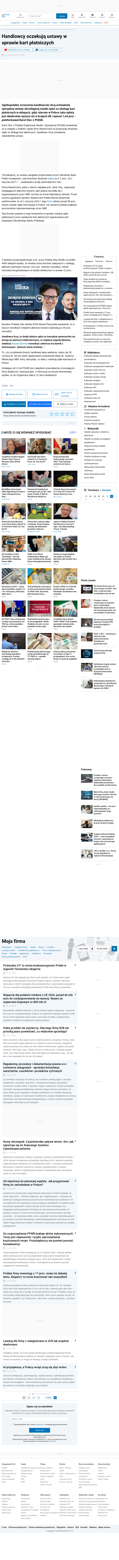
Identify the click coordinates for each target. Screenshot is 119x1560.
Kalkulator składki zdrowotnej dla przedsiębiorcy (97, 357)
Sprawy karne (45, 1471)
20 (99, 496)
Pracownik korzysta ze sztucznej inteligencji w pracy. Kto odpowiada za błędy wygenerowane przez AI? (97, 340)
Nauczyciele (25, 1504)
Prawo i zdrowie (46, 1485)
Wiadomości (102, 1468)
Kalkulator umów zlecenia (94, 370)
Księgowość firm (8, 1464)
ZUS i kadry (6, 1476)
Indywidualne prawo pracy (30, 1468)
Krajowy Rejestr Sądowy (94, 424)
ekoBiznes (36, 954)
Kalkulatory (94, 352)
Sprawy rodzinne (46, 1468)
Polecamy (86, 769)
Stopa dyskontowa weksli (94, 474)
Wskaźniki (93, 428)
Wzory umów (102, 1507)
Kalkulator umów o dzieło (94, 373)
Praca (42, 1479)
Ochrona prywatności (17, 1527)
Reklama (93, 1527)
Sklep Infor (44, 1482)
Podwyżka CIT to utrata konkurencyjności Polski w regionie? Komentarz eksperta (98, 267)
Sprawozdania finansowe (88, 1485)
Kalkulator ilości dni (92, 398)
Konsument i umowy (47, 1473)
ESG (25, 957)
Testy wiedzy (25, 1518)
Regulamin (61, 1527)
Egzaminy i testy (27, 1507)
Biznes (32, 23)
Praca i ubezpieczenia (51, 950)
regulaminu (40, 1424)
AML (80, 1487)
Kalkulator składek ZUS (94, 384)
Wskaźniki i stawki (86, 1495)
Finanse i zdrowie (66, 1482)
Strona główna (7, 29)
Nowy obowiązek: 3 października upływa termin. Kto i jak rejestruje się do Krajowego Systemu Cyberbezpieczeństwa (98, 294)
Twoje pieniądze (66, 23)
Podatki (13, 954)
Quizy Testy (89, 478)
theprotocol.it (102, 1513)
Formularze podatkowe (106, 1510)
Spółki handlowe (91, 413)
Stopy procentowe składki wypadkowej (94, 447)
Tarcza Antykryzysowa (11, 957)
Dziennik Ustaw (45, 1499)
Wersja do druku (16, 394)
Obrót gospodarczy (9, 1473)
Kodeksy (43, 1515)
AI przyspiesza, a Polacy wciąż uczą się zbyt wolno (98, 327)
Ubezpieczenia (26, 1473)
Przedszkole (25, 1499)
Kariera (71, 1527)
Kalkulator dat (90, 402)
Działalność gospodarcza (94, 410)
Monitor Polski (45, 1501)
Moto (76, 23)
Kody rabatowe (103, 1504)
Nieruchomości (86, 23)
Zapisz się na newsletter (66, 394)
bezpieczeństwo (20, 343)
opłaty (51, 178)
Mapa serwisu (104, 1527)
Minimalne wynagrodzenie (88, 1501)
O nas (4, 1527)
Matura (23, 1513)
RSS (77, 1527)
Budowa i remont (104, 1476)
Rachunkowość (7, 1471)
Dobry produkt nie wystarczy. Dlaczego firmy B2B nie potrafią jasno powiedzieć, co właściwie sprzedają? (96, 280)
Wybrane (109, 261)
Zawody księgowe (8, 1479)
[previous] (24, 1397)
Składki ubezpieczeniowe (88, 1504)
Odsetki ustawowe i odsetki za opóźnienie (96, 433)
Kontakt (84, 1527)
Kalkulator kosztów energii (95, 377)
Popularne (89, 261)
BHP (22, 1479)
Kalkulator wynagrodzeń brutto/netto (99, 366)
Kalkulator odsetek (66, 1507)
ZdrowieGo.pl (103, 1499)
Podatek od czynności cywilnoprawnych (93, 462)
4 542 (48, 1398)
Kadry (25, 23)
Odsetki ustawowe (85, 1510)
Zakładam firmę (21, 947)
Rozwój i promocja (8, 1507)
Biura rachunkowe (86, 1464)
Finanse (50, 947)
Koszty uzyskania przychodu (96, 453)
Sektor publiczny (43, 23)
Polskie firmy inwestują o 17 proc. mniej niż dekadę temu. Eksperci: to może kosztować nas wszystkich (98, 314)
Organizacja (6, 1499)
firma (49, 201)
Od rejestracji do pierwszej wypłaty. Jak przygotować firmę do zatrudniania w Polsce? (97, 300)
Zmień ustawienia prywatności (42, 1527)
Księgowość (15, 23)
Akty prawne (45, 1495)
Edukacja (97, 23)
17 (86, 496)
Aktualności (29, 29)
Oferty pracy (102, 1515)
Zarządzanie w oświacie (30, 1510)
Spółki (33, 947)
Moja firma (18, 29)
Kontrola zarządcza (92, 420)
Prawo (54, 23)
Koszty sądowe (90, 417)
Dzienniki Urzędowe (47, 1504)
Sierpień (106, 490)
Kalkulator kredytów (92, 380)
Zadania (5, 1504)
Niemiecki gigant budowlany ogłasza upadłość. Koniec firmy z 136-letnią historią (98, 334)
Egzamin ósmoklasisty (29, 1515)
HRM (23, 1482)
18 (90, 496)
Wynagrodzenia (27, 1471)
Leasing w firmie (8, 950)
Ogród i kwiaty (103, 1479)
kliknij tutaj (52, 1441)
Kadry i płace (6, 1510)
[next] (55, 1397)
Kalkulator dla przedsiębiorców (97, 363)
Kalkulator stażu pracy (68, 1510)
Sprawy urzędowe (46, 1476)
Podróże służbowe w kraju (95, 456)
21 (103, 496)
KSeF (106, 23)
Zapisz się (39, 1430)
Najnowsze (99, 261)
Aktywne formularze (99, 406)
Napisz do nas (42, 394)
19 (95, 496)
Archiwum (101, 1501)
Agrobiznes (24, 954)
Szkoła (23, 1501)
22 (107, 496)
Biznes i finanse (65, 1468)
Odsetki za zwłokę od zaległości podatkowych (97, 440)
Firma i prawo (88, 580)
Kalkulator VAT (90, 387)
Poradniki (48, 954)
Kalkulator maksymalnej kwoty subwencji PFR (96, 392)
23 (112, 496)
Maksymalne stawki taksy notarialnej (94, 469)
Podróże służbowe (85, 1507)
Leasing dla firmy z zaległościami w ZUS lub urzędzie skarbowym (98, 320)
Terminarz (93, 490)
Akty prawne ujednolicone (49, 1513)
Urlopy (23, 1476)
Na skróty (102, 1495)
